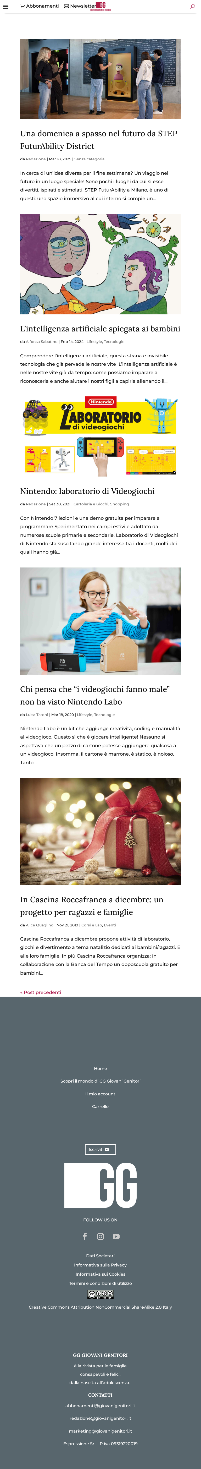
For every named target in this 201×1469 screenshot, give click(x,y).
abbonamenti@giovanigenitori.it (100, 1405)
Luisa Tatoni (37, 714)
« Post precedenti (40, 992)
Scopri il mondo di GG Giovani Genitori (100, 1081)
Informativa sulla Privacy (100, 1265)
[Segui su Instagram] (100, 1236)
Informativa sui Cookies (100, 1274)
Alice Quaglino (39, 925)
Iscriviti (96, 1149)
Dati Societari (100, 1255)
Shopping (119, 504)
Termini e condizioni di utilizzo (100, 1283)
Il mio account (100, 1093)
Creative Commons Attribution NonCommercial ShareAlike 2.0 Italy (100, 1307)
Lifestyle (94, 341)
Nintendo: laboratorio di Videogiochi (88, 491)
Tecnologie (114, 341)
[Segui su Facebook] (85, 1236)
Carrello (100, 1106)
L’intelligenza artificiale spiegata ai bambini (100, 329)
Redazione (36, 159)
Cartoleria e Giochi (91, 504)
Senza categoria (89, 159)
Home (100, 1068)
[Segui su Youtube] (116, 1236)
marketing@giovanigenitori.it (100, 1431)
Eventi (110, 925)
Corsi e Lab (91, 925)
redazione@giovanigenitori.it (100, 1418)
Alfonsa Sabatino (42, 341)
